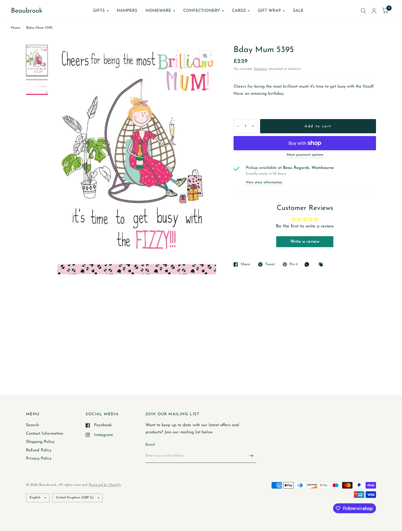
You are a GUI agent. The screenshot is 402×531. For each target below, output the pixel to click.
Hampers (127, 11)
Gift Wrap (269, 11)
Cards (239, 11)
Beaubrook (26, 11)
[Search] (363, 11)
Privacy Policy (38, 459)
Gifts (99, 11)
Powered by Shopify (105, 485)
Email (150, 444)
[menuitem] (101, 11)
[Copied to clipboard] (322, 264)
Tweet (270, 264)
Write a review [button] (304, 241)
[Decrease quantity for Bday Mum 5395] (238, 126)
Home (16, 28)
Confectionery (201, 11)
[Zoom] (205, 55)
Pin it (294, 264)
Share (245, 264)
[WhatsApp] (308, 264)
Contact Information (44, 434)
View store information (264, 182)
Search (32, 425)
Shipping (260, 69)
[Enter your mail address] (251, 456)
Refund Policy (38, 450)
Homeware (158, 11)
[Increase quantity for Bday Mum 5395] (253, 126)
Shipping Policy (40, 442)
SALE (298, 11)
